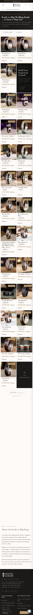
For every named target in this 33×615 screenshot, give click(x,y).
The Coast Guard (6, 187)
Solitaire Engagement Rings (8, 603)
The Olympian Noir (7, 300)
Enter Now (24, 612)
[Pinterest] (6, 591)
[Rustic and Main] (16, 5)
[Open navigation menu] (3, 5)
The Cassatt (5, 136)
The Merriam (21, 136)
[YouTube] (9, 591)
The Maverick (5, 214)
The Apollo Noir (22, 300)
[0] (26, 5)
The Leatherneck (22, 242)
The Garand (21, 353)
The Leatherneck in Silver (23, 215)
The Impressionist (23, 109)
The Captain (21, 274)
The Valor (4, 353)
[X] (16, 591)
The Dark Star (6, 378)
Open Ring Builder (23, 88)
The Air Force (22, 327)
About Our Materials (22, 608)
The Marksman (6, 274)
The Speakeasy (6, 53)
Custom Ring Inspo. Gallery (24, 606)
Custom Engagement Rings (8, 605)
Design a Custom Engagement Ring (6, 608)
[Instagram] (12, 591)
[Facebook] (3, 591)
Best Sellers (4, 600)
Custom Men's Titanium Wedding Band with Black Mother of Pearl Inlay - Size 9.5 (8, 244)
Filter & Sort (9, 32)
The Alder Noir (6, 161)
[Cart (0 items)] (29, 5)
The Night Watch (22, 187)
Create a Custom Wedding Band (24, 600)
